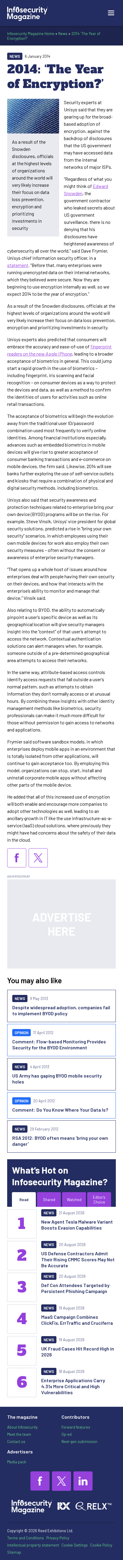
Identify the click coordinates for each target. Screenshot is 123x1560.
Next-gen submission (79, 1441)
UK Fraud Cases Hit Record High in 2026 (77, 1351)
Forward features (75, 1427)
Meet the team (19, 1434)
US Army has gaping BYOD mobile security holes (57, 1078)
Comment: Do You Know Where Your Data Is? (60, 1110)
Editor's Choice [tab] (99, 1199)
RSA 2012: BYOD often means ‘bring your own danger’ (60, 1141)
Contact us (16, 1441)
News (62, 33)
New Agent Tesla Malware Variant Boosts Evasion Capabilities (77, 1224)
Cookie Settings (74, 1545)
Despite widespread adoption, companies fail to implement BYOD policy (61, 1010)
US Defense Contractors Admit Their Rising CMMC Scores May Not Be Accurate (78, 1259)
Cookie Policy (101, 1545)
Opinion (21, 1032)
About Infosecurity (22, 1427)
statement (17, 265)
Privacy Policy (57, 1537)
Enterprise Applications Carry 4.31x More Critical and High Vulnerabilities (73, 1386)
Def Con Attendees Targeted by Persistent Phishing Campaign (75, 1288)
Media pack (16, 1461)
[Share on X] (38, 857)
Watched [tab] (74, 1199)
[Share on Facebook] (16, 857)
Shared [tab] (49, 1199)
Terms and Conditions (25, 1537)
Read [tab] (23, 1199)
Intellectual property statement (33, 1545)
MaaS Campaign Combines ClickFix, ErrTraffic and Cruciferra (77, 1320)
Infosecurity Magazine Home (30, 33)
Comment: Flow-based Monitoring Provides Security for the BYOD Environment (59, 1044)
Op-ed (66, 1434)
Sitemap (14, 1552)
